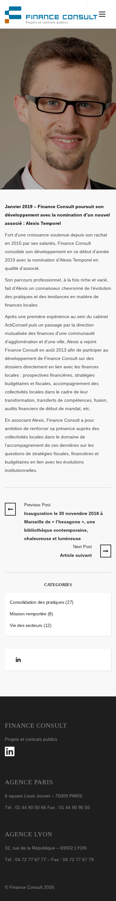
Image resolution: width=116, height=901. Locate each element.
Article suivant (76, 551)
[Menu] (102, 14)
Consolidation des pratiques (37, 602)
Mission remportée (28, 613)
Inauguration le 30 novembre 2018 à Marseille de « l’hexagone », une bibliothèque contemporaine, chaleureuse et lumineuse (63, 521)
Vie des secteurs (26, 625)
